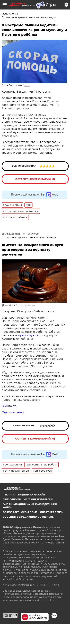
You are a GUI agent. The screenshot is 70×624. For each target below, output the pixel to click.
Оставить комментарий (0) (35, 179)
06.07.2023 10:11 (10, 13)
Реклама (9, 494)
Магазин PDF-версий (38, 499)
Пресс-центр (12, 499)
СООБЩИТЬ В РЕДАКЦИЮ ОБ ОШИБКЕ (28, 516)
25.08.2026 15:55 (11, 233)
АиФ (27, 85)
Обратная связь (51, 512)
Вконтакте (9, 406)
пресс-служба (28, 335)
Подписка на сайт (31, 494)
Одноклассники (13, 412)
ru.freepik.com (26, 305)
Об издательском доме (20, 512)
